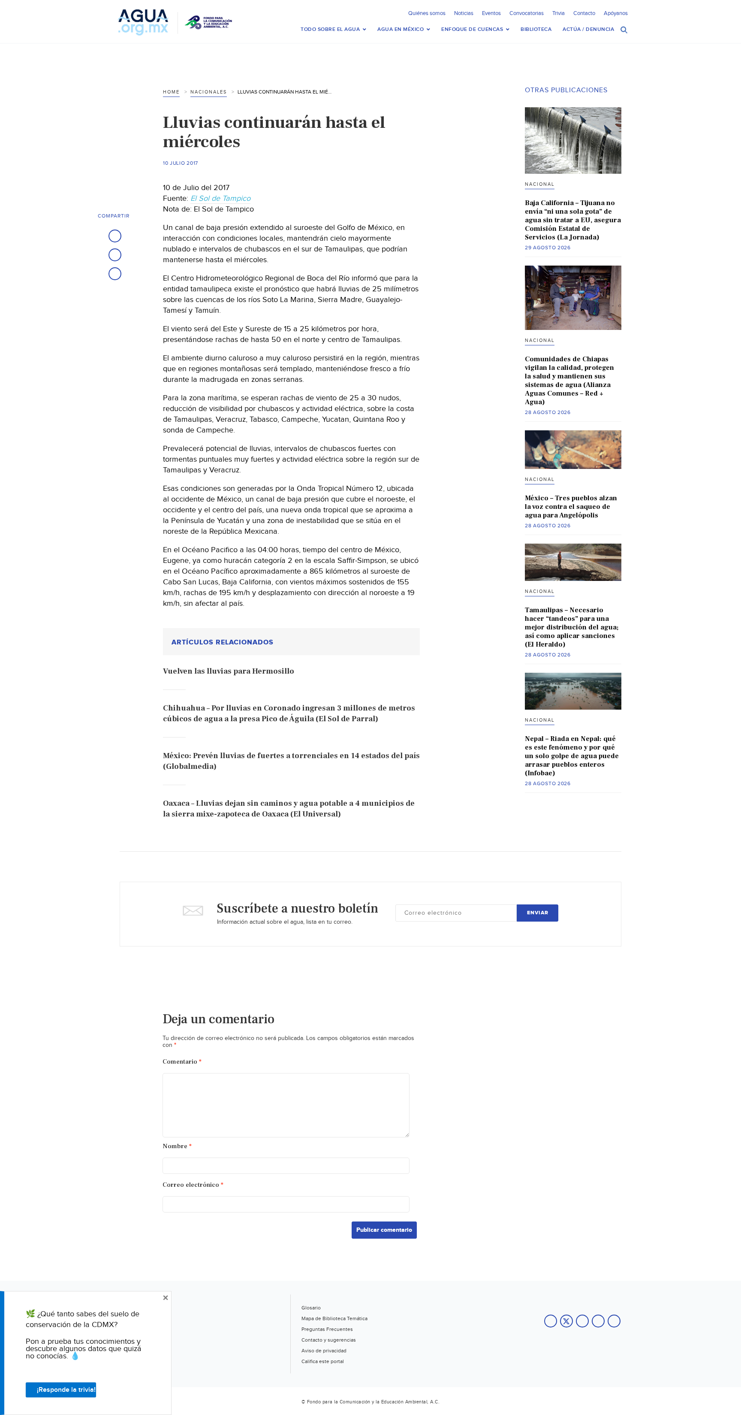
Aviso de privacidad (323, 1351)
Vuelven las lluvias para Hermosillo (228, 671)
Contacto (584, 13)
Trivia (558, 13)
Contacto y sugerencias (328, 1340)
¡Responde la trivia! (66, 1390)
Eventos (491, 13)
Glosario (311, 1308)
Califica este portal (322, 1361)
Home (171, 92)
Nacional (539, 184)
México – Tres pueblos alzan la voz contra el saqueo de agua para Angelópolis (571, 507)
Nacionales (208, 92)
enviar (537, 913)
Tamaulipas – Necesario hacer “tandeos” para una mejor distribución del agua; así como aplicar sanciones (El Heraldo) (571, 627)
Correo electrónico (193, 1185)
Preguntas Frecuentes (327, 1329)
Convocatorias (526, 13)
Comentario (182, 1062)
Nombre (177, 1146)
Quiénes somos (427, 13)
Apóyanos (616, 13)
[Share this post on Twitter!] (114, 254)
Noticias (463, 13)
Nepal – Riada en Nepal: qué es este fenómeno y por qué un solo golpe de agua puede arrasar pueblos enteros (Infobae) (572, 756)
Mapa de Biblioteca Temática (334, 1318)
